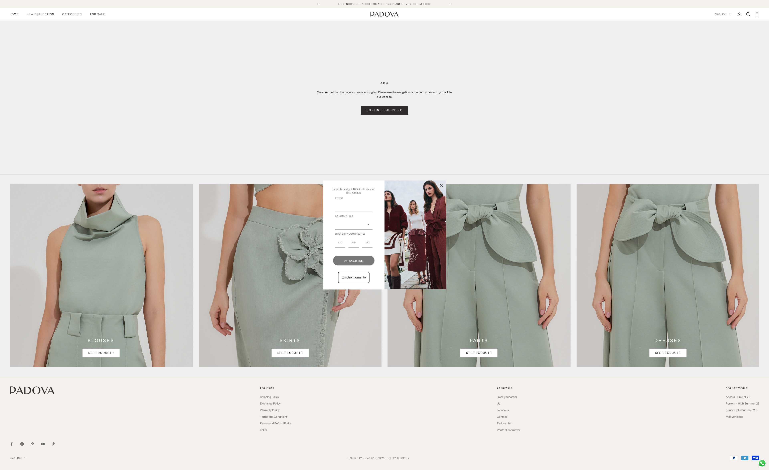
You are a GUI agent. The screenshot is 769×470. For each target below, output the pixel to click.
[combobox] (354, 225)
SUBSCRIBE (353, 260)
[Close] (441, 185)
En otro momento (354, 277)
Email (339, 198)
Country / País (344, 215)
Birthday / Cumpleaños (350, 233)
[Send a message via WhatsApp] (762, 463)
